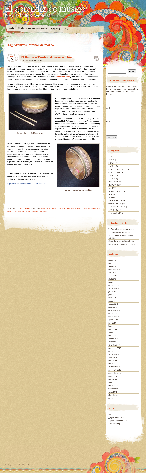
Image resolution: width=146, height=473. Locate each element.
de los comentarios (117, 420)
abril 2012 (112, 382)
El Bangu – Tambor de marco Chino (47, 56)
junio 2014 (112, 326)
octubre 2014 (113, 313)
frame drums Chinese (74, 208)
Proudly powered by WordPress (16, 465)
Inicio (11, 27)
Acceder (111, 414)
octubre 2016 (113, 272)
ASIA (17, 208)
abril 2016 (112, 279)
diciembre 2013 (114, 345)
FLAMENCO (113, 185)
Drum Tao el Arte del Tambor (119, 232)
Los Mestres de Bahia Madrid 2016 (121, 244)
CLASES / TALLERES (116, 169)
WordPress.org (114, 423)
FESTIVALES (113, 181)
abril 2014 (112, 332)
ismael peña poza (19, 211)
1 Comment (43, 211)
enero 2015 (112, 307)
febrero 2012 (113, 388)
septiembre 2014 (114, 316)
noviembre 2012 (114, 370)
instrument (86, 208)
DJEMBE (111, 178)
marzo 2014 (113, 335)
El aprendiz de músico (45, 8)
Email (108, 121)
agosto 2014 (113, 319)
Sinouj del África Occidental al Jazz (122, 241)
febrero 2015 (113, 304)
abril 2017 (112, 260)
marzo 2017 (113, 263)
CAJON (111, 166)
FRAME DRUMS (114, 191)
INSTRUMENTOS (26, 208)
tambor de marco (32, 211)
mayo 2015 (112, 297)
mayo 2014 (112, 329)
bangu (43, 208)
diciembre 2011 (114, 395)
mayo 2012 (112, 379)
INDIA (110, 197)
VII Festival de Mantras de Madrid (121, 229)
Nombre (109, 94)
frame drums (61, 208)
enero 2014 (112, 341)
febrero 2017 (113, 266)
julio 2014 (112, 323)
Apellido (109, 108)
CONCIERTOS (114, 172)
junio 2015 (112, 294)
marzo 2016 (113, 282)
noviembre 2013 (114, 348)
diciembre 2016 (114, 269)
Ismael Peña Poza (63, 76)
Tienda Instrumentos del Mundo (32, 28)
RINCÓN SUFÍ (113, 210)
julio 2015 (112, 291)
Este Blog (55, 28)
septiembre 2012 (114, 373)
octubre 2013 (113, 351)
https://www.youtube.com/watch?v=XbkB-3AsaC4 (26, 183)
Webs (65, 28)
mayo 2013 (112, 360)
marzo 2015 (113, 301)
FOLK (110, 188)
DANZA (111, 175)
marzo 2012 (113, 385)
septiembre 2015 (114, 288)
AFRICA (111, 156)
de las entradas (116, 417)
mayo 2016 (112, 276)
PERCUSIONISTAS (115, 206)
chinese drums (51, 208)
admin (40, 60)
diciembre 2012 (114, 366)
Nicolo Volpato (45, 465)
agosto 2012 (113, 376)
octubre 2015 (113, 285)
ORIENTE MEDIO (115, 203)
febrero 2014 (113, 338)
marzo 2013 (113, 363)
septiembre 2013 (114, 354)
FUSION (111, 194)
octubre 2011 (113, 398)
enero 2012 (112, 392)
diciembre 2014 (114, 310)
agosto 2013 (113, 357)
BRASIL (111, 163)
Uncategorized (114, 213)
